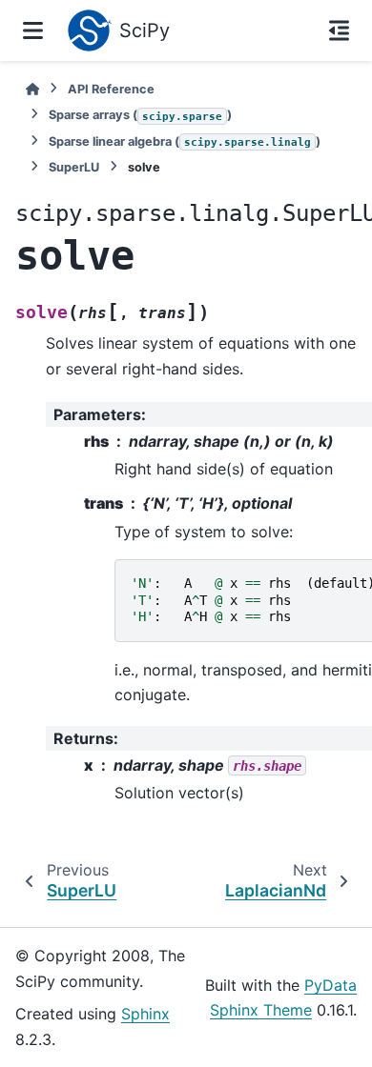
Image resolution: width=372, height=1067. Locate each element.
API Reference (111, 89)
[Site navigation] (33, 30)
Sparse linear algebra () (184, 141)
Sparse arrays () (140, 115)
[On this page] (339, 30)
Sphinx (145, 1013)
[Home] (32, 89)
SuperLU (74, 167)
